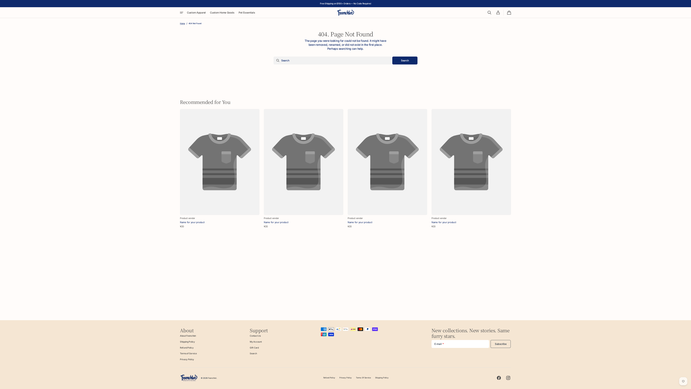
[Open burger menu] (182, 13)
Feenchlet (212, 378)
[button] (489, 13)
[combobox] (333, 60)
